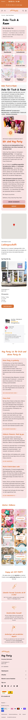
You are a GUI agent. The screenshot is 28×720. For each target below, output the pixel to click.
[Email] (17, 1)
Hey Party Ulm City (5, 259)
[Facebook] (11, 1)
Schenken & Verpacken (11, 114)
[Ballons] (7, 518)
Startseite (3, 15)
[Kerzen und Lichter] (20, 61)
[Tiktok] (15, 1)
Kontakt (14, 206)
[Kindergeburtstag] (20, 556)
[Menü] (2, 10)
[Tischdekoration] (7, 61)
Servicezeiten (19, 640)
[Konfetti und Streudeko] (7, 75)
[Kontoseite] (5, 10)
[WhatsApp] (19, 1)
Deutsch (3, 702)
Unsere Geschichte (14, 202)
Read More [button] (7, 340)
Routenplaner (8, 306)
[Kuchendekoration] (20, 48)
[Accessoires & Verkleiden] (20, 537)
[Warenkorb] (25, 10)
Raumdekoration (5, 112)
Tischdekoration (16, 110)
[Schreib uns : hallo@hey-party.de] (15, 5)
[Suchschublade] (23, 10)
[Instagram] (9, 1)
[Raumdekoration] (7, 48)
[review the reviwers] (5, 330)
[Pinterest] (13, 1)
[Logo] (14, 10)
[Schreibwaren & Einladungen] (20, 75)
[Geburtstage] (7, 556)
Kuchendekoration (15, 112)
